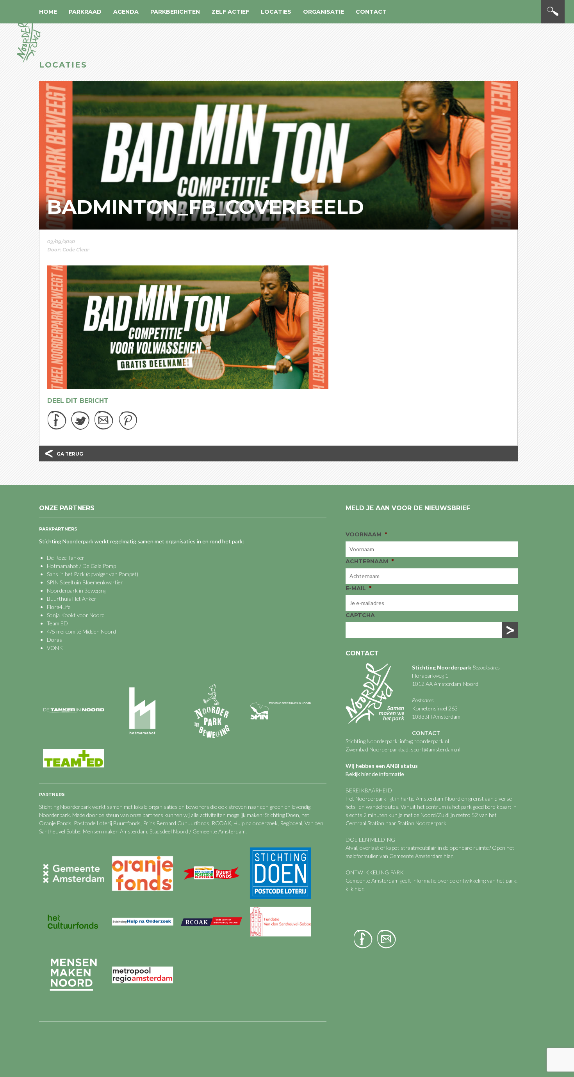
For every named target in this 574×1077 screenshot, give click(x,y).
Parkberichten (175, 11)
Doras (54, 639)
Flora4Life (59, 606)
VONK (55, 647)
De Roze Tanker (65, 557)
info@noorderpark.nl (424, 741)
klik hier (355, 888)
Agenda (126, 11)
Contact (371, 11)
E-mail (358, 588)
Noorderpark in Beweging (76, 590)
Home (48, 11)
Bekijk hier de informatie (375, 774)
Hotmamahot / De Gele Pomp (81, 566)
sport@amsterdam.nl (435, 749)
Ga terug (70, 454)
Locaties (276, 11)
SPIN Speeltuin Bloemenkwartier (85, 582)
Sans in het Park (66, 574)
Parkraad (85, 11)
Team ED (57, 623)
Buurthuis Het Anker (71, 598)
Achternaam (370, 561)
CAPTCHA (360, 615)
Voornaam (366, 534)
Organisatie (323, 11)
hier (448, 856)
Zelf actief (230, 11)
